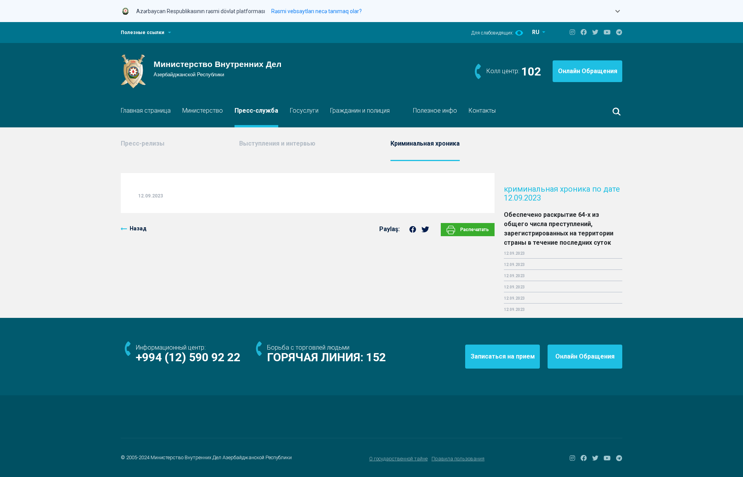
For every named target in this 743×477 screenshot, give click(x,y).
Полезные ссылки (142, 32)
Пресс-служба (256, 110)
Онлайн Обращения (587, 71)
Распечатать (474, 229)
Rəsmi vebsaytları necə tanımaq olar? (316, 11)
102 (531, 71)
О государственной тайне (398, 459)
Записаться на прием (503, 356)
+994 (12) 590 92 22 (188, 357)
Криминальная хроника (425, 143)
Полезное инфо (435, 110)
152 (376, 357)
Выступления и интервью (277, 143)
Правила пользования (457, 459)
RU (536, 32)
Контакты (482, 110)
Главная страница (146, 110)
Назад (138, 228)
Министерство (202, 110)
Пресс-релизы (142, 143)
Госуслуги (304, 110)
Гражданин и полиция (360, 110)
